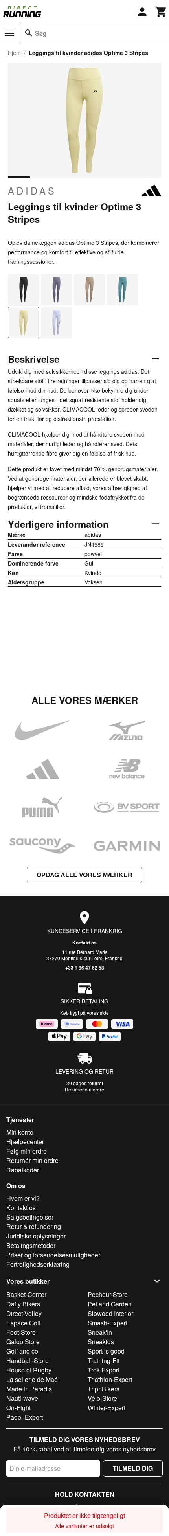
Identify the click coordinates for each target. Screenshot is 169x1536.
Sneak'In (100, 1332)
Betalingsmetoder (30, 1245)
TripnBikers (103, 1388)
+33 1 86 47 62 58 (84, 967)
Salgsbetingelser (29, 1217)
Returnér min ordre (32, 1160)
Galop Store (23, 1341)
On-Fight (18, 1407)
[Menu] (9, 33)
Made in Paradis (29, 1388)
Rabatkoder (22, 1169)
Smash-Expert (107, 1322)
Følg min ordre (26, 1151)
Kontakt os (84, 942)
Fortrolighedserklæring (38, 1264)
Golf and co (22, 1351)
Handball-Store (27, 1360)
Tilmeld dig (133, 1468)
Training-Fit (103, 1360)
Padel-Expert (24, 1417)
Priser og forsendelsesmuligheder (53, 1254)
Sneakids (101, 1341)
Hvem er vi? (23, 1198)
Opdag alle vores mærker (84, 874)
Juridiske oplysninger (36, 1235)
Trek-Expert (103, 1369)
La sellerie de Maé (32, 1379)
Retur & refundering (33, 1226)
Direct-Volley (24, 1313)
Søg (40, 33)
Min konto (19, 1132)
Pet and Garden (110, 1303)
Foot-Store (21, 1332)
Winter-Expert (106, 1407)
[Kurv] (161, 12)
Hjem (14, 53)
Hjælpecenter (25, 1141)
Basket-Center (26, 1294)
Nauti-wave (22, 1398)
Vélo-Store (102, 1398)
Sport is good (106, 1351)
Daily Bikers (23, 1303)
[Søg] (28, 33)
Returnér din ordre (84, 1089)
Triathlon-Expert (110, 1379)
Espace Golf (23, 1322)
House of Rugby (28, 1369)
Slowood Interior (110, 1313)
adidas (32, 190)
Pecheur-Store (108, 1294)
